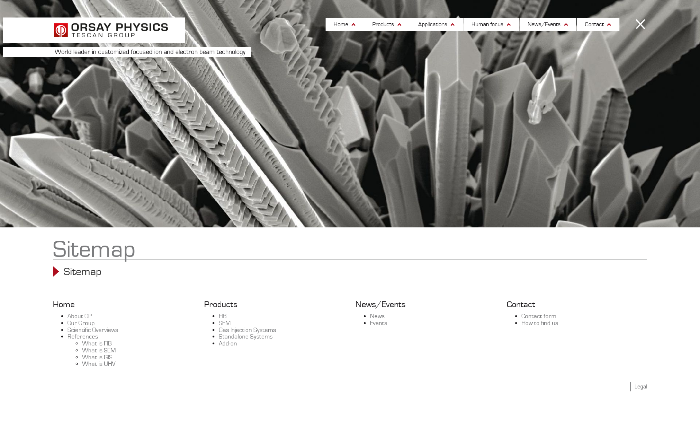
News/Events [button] (545, 24)
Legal (640, 386)
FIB (223, 316)
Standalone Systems (246, 336)
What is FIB (97, 343)
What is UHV (99, 364)
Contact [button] (595, 24)
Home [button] (342, 24)
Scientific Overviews (92, 330)
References (82, 336)
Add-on (228, 343)
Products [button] (384, 24)
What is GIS (97, 357)
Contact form (538, 316)
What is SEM (99, 350)
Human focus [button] (488, 24)
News (377, 316)
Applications (433, 24)
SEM (225, 323)
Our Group (81, 323)
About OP (79, 316)
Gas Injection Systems (247, 330)
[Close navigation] (641, 25)
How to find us (539, 323)
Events (378, 323)
